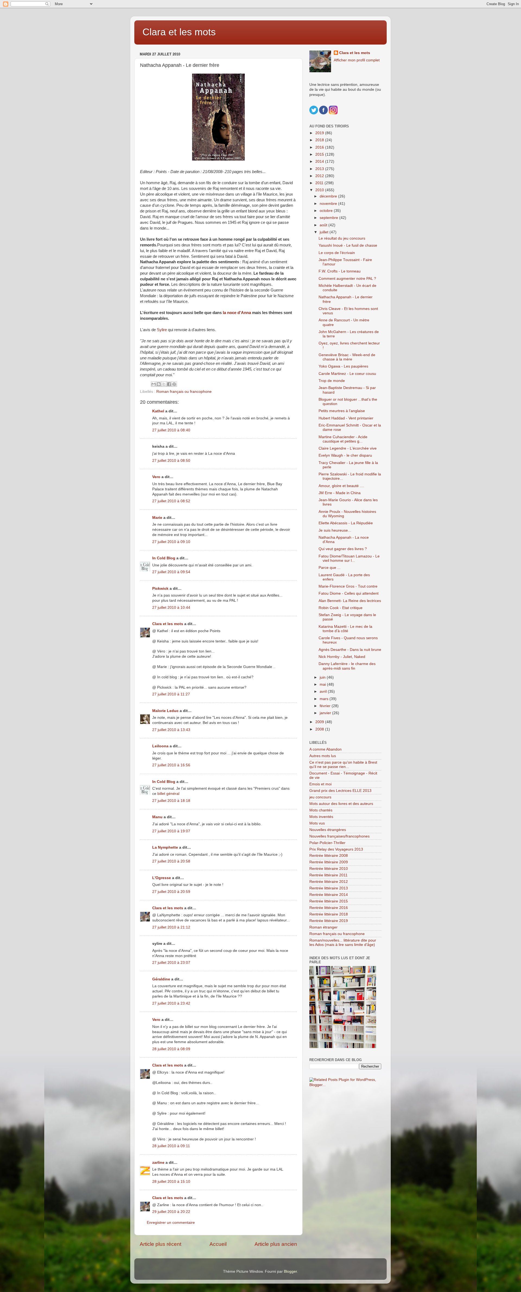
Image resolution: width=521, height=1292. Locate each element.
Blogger (290, 1271)
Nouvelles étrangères (327, 830)
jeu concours (320, 797)
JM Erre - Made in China (340, 493)
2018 (320, 140)
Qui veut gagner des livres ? (343, 549)
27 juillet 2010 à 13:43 (171, 730)
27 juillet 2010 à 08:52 (171, 501)
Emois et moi (320, 784)
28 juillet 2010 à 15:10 (171, 1182)
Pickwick (160, 589)
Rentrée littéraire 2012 (328, 882)
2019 (320, 133)
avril (324, 691)
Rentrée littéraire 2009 (328, 862)
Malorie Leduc (165, 711)
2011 (320, 183)
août (324, 225)
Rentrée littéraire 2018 (328, 914)
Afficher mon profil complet (357, 60)
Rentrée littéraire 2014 (328, 895)
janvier (326, 713)
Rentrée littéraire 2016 (328, 908)
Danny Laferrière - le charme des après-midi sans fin (347, 666)
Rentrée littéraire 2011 (328, 875)
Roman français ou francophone (184, 392)
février (326, 706)
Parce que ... (330, 568)
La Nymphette (165, 847)
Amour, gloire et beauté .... (341, 486)
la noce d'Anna (237, 313)
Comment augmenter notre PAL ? (347, 279)
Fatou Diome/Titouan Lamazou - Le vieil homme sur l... (349, 558)
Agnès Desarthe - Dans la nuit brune (350, 650)
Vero (156, 477)
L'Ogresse (161, 878)
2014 (320, 161)
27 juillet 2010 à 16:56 (171, 765)
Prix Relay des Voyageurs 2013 (336, 849)
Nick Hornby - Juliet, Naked (342, 657)
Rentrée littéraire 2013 (328, 888)
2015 (320, 154)
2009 (320, 722)
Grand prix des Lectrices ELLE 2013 (340, 791)
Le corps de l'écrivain (337, 253)
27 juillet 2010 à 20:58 (171, 861)
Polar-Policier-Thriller (327, 843)
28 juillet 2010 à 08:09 (171, 1049)
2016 (320, 147)
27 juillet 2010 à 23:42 (171, 1003)
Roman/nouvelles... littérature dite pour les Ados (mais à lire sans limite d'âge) (342, 942)
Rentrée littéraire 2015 (328, 901)
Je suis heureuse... (335, 530)
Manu (157, 817)
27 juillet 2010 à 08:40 (171, 430)
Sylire (162, 330)
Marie (157, 518)
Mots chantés (320, 810)
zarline (158, 1163)
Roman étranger (323, 927)
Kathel (158, 411)
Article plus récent (160, 1244)
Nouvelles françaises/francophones (339, 836)
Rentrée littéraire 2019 (328, 921)
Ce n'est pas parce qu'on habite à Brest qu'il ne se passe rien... (343, 764)
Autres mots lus (322, 756)
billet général (168, 794)
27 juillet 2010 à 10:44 (171, 608)
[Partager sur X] (164, 384)
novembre (329, 204)
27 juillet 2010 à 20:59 (171, 892)
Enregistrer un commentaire (171, 1223)
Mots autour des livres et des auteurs (341, 804)
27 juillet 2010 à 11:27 (171, 694)
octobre (327, 211)
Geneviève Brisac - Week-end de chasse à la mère (347, 357)
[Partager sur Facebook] (169, 384)
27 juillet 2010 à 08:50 (171, 461)
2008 (320, 729)
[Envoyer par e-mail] (153, 384)
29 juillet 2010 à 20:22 (171, 1212)
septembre (329, 218)
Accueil (218, 1244)
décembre (329, 196)
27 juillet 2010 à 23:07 (171, 963)
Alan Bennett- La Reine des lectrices (350, 601)
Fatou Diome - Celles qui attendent (349, 593)
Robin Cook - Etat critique (341, 608)
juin (323, 677)
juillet (324, 232)
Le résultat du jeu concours (342, 238)
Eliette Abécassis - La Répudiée (346, 523)
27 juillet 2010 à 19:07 (171, 831)
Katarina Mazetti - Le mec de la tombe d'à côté (345, 629)
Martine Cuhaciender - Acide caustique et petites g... (343, 439)
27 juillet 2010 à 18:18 (171, 801)
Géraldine (161, 979)
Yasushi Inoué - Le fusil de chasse (348, 245)
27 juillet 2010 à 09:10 (171, 542)
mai (323, 684)
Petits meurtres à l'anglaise (342, 411)
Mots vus (317, 823)
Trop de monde (332, 381)
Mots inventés (321, 817)
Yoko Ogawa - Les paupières (343, 366)
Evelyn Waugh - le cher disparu (345, 455)
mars (324, 699)
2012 (320, 176)
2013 (320, 169)
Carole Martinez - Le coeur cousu (347, 374)
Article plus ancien (276, 1244)
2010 (320, 190)
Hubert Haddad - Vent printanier (346, 418)
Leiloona (160, 746)
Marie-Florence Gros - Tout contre (348, 586)
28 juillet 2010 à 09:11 (171, 1146)
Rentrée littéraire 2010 (328, 869)
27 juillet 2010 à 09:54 (171, 572)
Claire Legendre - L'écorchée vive (348, 448)
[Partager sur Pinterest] (174, 384)
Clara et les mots (179, 31)
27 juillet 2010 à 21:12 (171, 927)
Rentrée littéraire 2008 (328, 856)
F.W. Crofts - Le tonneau (340, 271)
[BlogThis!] (158, 384)
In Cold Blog (163, 558)
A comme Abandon (325, 749)
